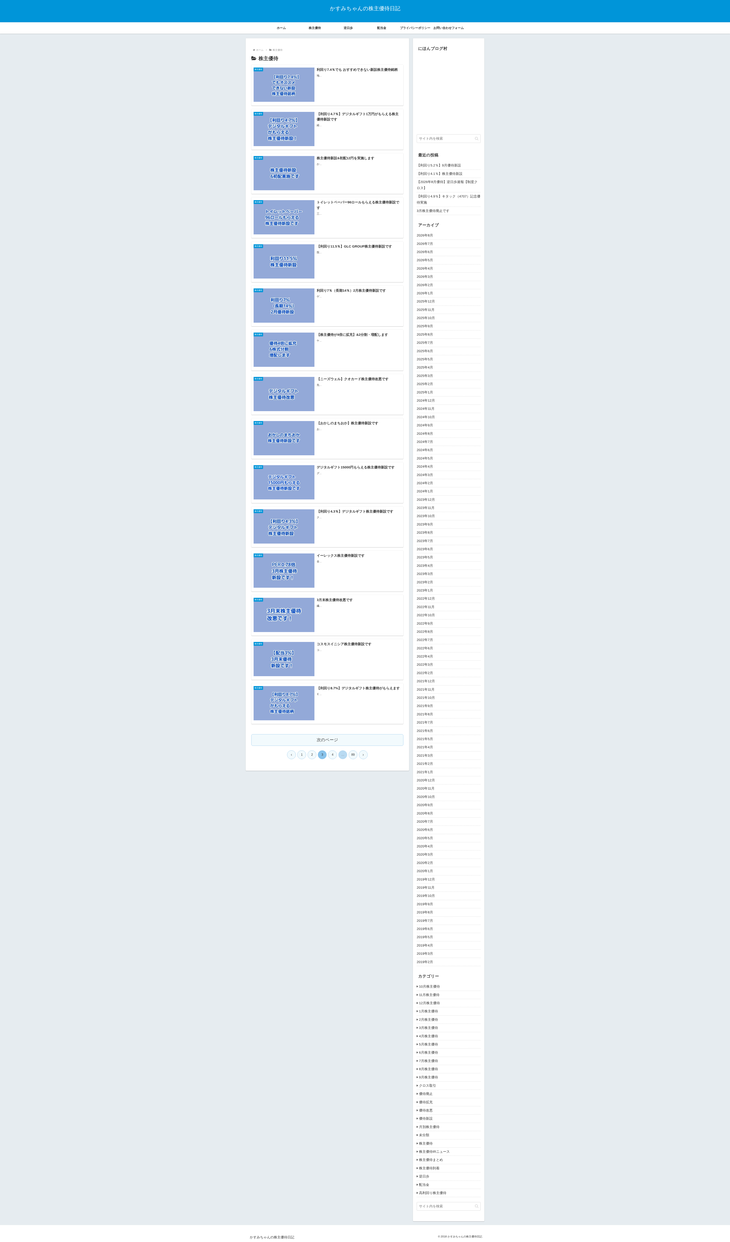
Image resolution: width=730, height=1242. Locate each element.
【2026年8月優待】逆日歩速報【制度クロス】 (447, 185)
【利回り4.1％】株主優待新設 (440, 174)
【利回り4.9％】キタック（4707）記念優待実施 (448, 199)
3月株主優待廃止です (433, 211)
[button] (476, 138)
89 (353, 754)
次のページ (327, 739)
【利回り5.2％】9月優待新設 (439, 165)
